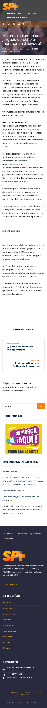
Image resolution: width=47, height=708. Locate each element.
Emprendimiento (10, 608)
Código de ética (10, 584)
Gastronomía (8, 625)
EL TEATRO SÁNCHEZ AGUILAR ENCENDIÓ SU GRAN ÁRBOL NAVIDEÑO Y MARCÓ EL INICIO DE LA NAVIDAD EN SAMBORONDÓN (22, 481)
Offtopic (6, 648)
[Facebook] (4, 24)
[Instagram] (13, 24)
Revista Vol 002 (9, 471)
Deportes (7, 602)
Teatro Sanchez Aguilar (13, 490)
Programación (14, 13)
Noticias (32, 13)
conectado (29, 387)
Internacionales (9, 631)
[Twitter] (9, 24)
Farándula (7, 619)
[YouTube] (18, 24)
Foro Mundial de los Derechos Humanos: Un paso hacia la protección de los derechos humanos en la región (22, 510)
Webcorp (36, 703)
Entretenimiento (9, 614)
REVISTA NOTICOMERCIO (17, 18)
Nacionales (7, 51)
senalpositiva (17, 49)
